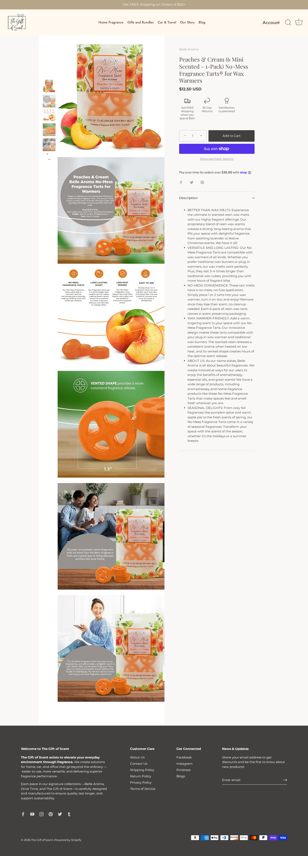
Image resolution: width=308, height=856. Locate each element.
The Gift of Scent (42, 840)
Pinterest (183, 770)
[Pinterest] (51, 814)
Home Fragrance (110, 22)
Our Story (187, 22)
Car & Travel (167, 22)
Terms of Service (142, 789)
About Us (137, 757)
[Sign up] (285, 780)
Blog (202, 22)
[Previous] (49, 75)
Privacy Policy (140, 782)
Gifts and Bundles (140, 22)
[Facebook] (23, 814)
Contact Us (138, 764)
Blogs (180, 776)
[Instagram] (41, 814)
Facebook (184, 757)
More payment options (217, 159)
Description (188, 198)
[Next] (49, 159)
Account (271, 22)
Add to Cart (232, 136)
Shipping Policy (142, 770)
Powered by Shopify (67, 840)
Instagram (184, 764)
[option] (49, 86)
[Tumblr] (69, 814)
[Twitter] (60, 814)
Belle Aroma (188, 49)
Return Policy (140, 776)
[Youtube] (32, 814)
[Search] (288, 22)
